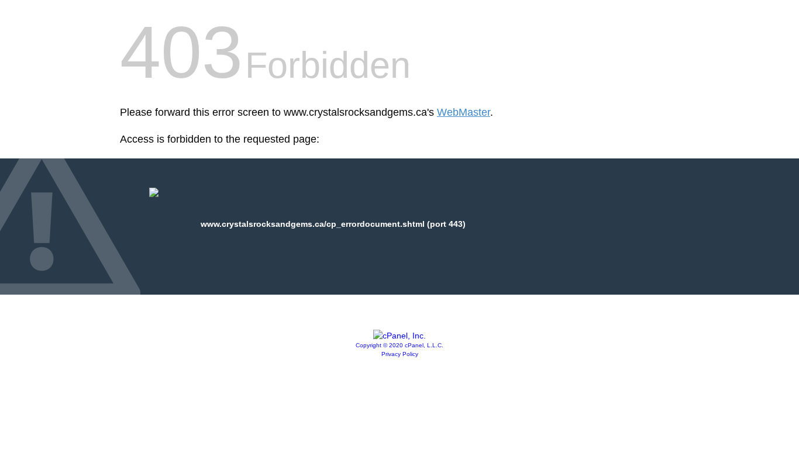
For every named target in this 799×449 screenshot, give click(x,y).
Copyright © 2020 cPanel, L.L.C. (399, 345)
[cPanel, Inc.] (399, 335)
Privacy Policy (399, 354)
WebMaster (463, 112)
